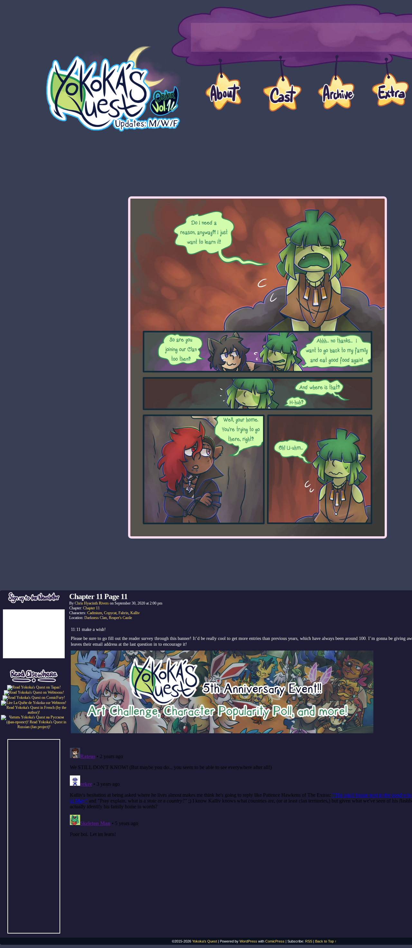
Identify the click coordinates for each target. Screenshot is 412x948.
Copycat (110, 613)
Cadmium (94, 613)
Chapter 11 (91, 608)
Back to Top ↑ (326, 941)
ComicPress (275, 941)
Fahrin (123, 613)
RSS (308, 941)
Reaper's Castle (120, 617)
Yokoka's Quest (204, 941)
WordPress (248, 941)
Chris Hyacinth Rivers (92, 603)
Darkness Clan (95, 617)
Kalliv (135, 613)
